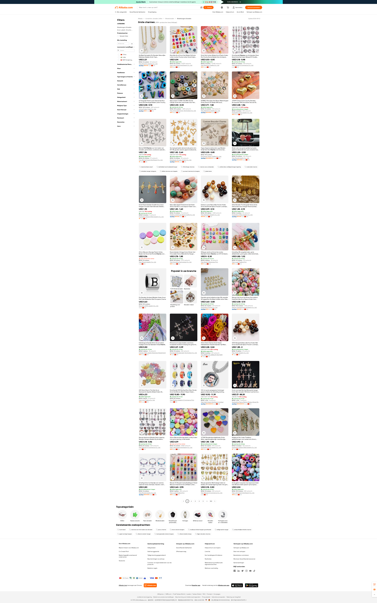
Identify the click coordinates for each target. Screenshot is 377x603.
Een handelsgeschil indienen (213, 555)
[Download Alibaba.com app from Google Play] (251, 585)
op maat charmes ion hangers (191, 171)
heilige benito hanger (222, 529)
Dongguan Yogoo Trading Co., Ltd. (211, 156)
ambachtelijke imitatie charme (242, 529)
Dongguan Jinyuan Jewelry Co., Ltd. (180, 160)
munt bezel (122, 529)
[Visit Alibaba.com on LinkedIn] (238, 571)
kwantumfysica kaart (147, 167)
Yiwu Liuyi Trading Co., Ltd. (147, 400)
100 (211, 501)
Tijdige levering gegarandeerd (156, 555)
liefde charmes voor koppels (169, 171)
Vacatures (122, 560)
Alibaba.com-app (223, 585)
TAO (204, 594)
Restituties (208, 559)
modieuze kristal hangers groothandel (200, 529)
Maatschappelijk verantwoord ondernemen (128, 556)
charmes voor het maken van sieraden (141, 529)
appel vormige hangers (125, 534)
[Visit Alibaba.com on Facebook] (234, 571)
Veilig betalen (151, 548)
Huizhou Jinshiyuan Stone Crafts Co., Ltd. (182, 215)
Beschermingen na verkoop (155, 559)
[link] (374, 584)
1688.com (168, 594)
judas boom (208, 171)
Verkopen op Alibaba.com (241, 548)
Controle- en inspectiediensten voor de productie (159, 563)
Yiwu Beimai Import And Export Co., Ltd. (151, 160)
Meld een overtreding (211, 568)
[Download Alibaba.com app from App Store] (237, 585)
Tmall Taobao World (179, 594)
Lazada (188, 594)
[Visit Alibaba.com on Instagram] (246, 571)
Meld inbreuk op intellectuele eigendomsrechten (214, 563)
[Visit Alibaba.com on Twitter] (242, 571)
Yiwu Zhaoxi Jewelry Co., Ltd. (147, 262)
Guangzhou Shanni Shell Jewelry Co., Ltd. (151, 216)
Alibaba (140, 18)
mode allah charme (252, 167)
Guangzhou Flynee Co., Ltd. (209, 307)
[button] (201, 7)
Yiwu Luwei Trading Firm (239, 262)
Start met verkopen (239, 551)
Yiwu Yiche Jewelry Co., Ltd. (240, 353)
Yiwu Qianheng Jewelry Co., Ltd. (210, 110)
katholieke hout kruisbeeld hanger (168, 167)
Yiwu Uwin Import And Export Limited (212, 402)
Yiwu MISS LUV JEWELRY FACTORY (212, 355)
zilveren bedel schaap (185, 534)
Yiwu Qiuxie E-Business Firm (209, 262)
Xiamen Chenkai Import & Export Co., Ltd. (244, 307)
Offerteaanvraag (181, 551)
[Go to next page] (215, 501)
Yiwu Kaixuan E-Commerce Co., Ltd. (242, 65)
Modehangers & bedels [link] (184, 18)
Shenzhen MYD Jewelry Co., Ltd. (148, 306)
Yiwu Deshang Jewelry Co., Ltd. (210, 215)
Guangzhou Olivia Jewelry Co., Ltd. (242, 215)
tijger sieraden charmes (203, 534)
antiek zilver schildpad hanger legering (230, 167)
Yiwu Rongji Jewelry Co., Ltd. (240, 158)
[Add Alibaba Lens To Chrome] (150, 585)
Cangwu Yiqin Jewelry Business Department (152, 353)
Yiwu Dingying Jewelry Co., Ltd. (148, 64)
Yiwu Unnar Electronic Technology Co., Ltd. (183, 110)
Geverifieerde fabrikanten (184, 548)
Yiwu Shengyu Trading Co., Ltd (210, 65)
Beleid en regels (152, 568)
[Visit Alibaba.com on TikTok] (254, 571)
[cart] (228, 8)
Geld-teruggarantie (153, 551)
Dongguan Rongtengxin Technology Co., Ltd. (183, 353)
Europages (217, 594)
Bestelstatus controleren (241, 555)
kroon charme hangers (178, 529)
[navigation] (126, 260)
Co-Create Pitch (124, 551)
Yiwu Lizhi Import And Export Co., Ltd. (181, 65)
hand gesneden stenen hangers (165, 534)
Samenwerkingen (238, 562)
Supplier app (196, 585)
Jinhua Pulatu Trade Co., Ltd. (147, 109)
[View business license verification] (206, 600)
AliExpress (160, 594)
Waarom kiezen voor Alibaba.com (129, 548)
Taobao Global (196, 594)
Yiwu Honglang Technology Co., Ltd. (181, 262)
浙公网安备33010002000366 (220, 600)
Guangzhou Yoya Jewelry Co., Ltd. (242, 112)
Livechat (207, 551)
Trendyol (209, 594)
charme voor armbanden (207, 167)
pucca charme (162, 529)
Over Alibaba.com (124, 543)
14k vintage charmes (188, 167)
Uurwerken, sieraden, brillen (153, 18)
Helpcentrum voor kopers (213, 548)
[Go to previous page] (183, 501)
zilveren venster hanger (144, 534)
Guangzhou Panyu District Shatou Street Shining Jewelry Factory (245, 402)
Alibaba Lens (123, 585)
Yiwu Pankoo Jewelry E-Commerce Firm (182, 400)
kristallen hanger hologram (148, 171)
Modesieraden (169, 18)
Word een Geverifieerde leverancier (244, 559)
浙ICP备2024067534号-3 (238, 600)
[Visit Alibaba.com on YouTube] (250, 571)
